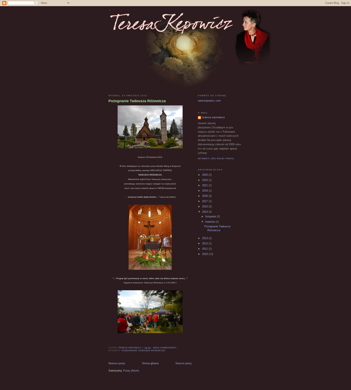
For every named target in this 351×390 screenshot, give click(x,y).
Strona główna (150, 363)
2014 (205, 211)
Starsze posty (183, 363)
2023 (205, 180)
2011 (205, 248)
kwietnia (210, 221)
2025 (205, 174)
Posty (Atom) (131, 370)
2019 (205, 190)
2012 (205, 243)
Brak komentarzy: (165, 348)
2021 (205, 185)
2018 (205, 195)
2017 (205, 201)
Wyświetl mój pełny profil (216, 158)
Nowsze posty (116, 363)
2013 (205, 238)
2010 (205, 254)
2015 (205, 206)
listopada (211, 216)
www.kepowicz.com (209, 100)
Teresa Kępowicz (213, 117)
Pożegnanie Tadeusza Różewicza (137, 101)
